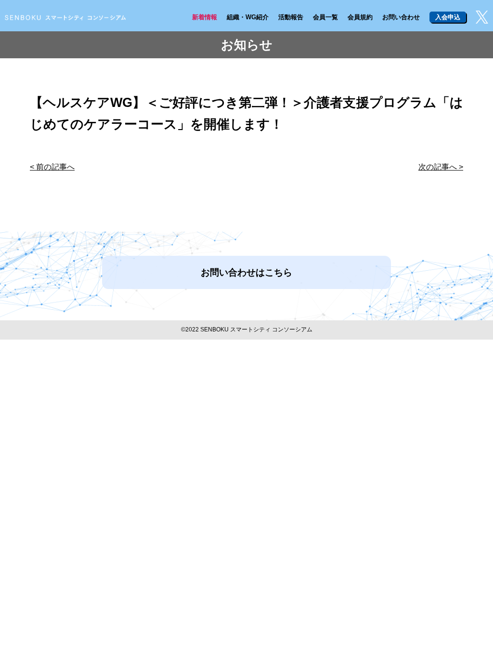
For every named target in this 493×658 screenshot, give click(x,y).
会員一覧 (325, 17)
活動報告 (290, 17)
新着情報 (204, 17)
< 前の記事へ (52, 167)
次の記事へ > (440, 167)
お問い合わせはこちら (246, 272)
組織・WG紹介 (248, 17)
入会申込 (447, 17)
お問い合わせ (401, 17)
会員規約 (360, 17)
